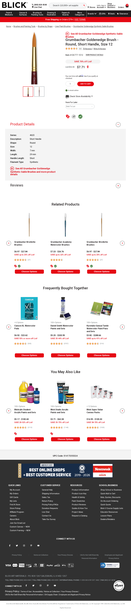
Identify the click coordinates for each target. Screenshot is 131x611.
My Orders (14, 493)
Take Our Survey (49, 519)
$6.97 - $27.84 (21, 251)
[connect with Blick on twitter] (16, 547)
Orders (121, 7)
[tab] (65, 124)
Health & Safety (78, 497)
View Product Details (94, 55)
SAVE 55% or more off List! (25, 338)
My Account (15, 490)
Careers (13, 516)
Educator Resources (109, 512)
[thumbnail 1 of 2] (28, 91)
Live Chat (46, 512)
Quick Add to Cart (108, 493)
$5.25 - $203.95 (58, 335)
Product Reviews (79, 504)
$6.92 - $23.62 (21, 335)
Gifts (104, 14)
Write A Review (100, 49)
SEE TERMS (80, 19)
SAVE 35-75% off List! (60, 422)
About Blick (14, 519)
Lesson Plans (106, 516)
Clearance (123, 14)
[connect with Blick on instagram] (24, 547)
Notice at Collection (41, 555)
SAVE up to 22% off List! (61, 255)
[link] (37, 7)
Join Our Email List (17, 523)
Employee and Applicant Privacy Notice (114, 556)
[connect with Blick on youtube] (38, 547)
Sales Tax (46, 497)
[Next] (122, 243)
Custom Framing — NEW (20, 530)
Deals (112, 14)
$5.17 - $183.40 (21, 419)
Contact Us (46, 516)
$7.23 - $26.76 (57, 251)
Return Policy (47, 501)
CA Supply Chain (51, 595)
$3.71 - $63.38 (57, 419)
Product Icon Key (79, 493)
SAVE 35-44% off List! (60, 338)
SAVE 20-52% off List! (23, 422)
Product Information (80, 490)
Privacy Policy (17, 555)
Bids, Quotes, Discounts (111, 497)
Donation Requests (50, 508)
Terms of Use (26, 592)
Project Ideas (77, 512)
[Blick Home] (15, 5)
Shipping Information (50, 493)
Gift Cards (14, 497)
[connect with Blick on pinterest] (31, 547)
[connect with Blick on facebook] (9, 547)
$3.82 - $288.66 (94, 335)
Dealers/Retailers (108, 519)
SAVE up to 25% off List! (24, 255)
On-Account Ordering (109, 501)
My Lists (13, 501)
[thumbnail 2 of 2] (39, 91)
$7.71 (81, 67)
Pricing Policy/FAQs (50, 504)
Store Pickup (15, 508)
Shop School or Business (111, 490)
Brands (91, 14)
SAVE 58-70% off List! (96, 422)
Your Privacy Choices (65, 555)
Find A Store (15, 504)
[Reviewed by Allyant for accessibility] (119, 586)
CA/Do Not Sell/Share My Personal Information (89, 556)
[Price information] (68, 117)
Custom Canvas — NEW (20, 527)
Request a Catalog (79, 516)
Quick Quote (106, 504)
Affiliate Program (17, 512)
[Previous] (8, 243)
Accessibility (38, 592)
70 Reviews (87, 49)
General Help (47, 490)
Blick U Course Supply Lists (112, 508)
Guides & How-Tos (80, 508)
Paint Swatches (78, 501)
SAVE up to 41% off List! (97, 338)
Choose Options (29, 271)
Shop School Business (111, 5)
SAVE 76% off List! (83, 61)
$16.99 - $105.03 (94, 419)
